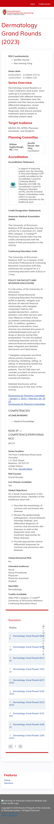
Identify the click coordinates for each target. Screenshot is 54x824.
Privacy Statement (9, 813)
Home (7, 780)
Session (12, 628)
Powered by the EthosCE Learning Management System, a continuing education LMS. (43, 822)
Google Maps (25, 469)
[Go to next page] (20, 746)
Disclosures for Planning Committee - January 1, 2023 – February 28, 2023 (26, 399)
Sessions (8, 783)
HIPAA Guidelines (9, 816)
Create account (44, 4)
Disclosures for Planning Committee (26, 404)
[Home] (27, 11)
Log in (32, 4)
